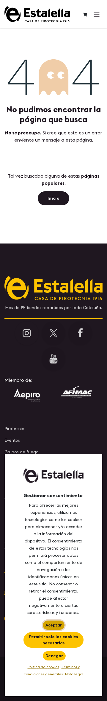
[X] (53, 333)
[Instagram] (27, 333)
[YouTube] (53, 359)
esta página (78, 140)
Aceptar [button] (53, 625)
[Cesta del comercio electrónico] (85, 14)
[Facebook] (80, 333)
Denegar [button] (54, 655)
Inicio (53, 198)
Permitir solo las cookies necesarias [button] (53, 640)
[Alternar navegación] (97, 14)
